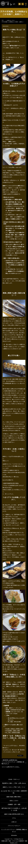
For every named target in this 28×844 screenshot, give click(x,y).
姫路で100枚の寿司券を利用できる (14, 814)
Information (14, 835)
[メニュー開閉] (26, 4)
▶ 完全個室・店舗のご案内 (13, 730)
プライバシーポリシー (14, 825)
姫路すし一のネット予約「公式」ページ (14, 787)
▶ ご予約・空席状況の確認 (13, 732)
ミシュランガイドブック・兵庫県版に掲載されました (13, 762)
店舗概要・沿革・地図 (14, 804)
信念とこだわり (14, 800)
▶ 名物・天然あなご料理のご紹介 (14, 728)
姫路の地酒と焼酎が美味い (14, 796)
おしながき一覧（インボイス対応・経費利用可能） (14, 792)
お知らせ (9, 20)
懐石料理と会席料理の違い (10, 760)
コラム (12, 20)
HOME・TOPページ (14, 779)
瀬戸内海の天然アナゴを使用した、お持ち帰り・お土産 (14, 809)
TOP (3, 20)
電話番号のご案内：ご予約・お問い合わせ (14, 783)
